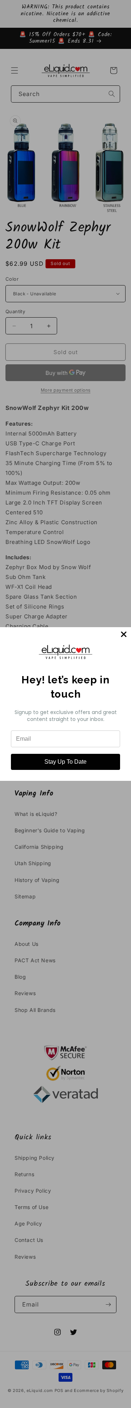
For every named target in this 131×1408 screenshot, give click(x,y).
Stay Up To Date (65, 762)
